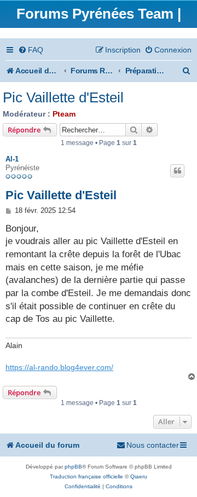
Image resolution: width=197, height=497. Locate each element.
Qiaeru (138, 476)
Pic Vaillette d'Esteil (63, 97)
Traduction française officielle (86, 476)
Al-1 (12, 159)
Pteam (64, 113)
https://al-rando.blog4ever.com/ (59, 367)
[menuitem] (30, 50)
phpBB (73, 467)
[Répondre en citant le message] (177, 170)
